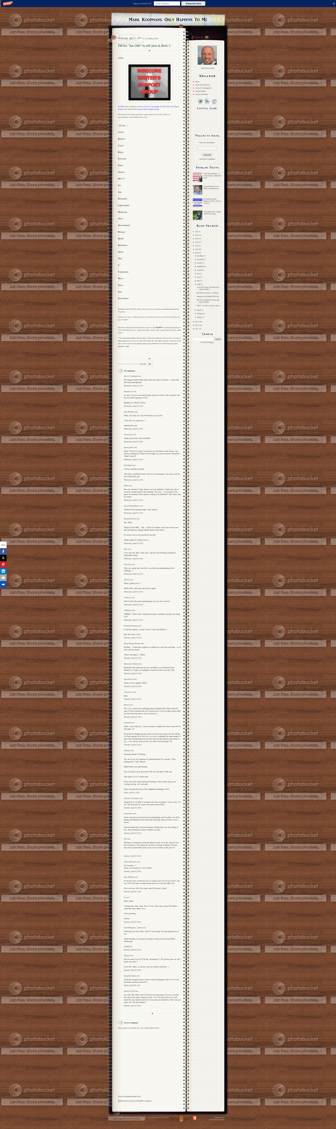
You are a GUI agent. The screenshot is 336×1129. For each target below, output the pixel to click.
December (200, 256)
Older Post (136, 1096)
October (199, 263)
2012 (197, 325)
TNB (166, 1117)
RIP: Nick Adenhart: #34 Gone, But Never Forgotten (208, 301)
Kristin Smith (128, 447)
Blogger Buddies (200, 91)
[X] (3, 558)
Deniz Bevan (128, 679)
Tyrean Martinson (130, 861)
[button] (143, 3)
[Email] (3, 577)
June (198, 277)
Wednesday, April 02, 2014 (133, 385)
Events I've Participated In (203, 88)
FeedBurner (211, 159)
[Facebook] (3, 551)
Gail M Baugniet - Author (133, 927)
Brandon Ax (128, 391)
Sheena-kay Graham (131, 664)
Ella (125, 839)
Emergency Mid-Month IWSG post (208, 296)
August (199, 270)
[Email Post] (149, 364)
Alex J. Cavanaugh (130, 376)
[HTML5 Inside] (194, 1118)
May (198, 280)
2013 (197, 321)
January (199, 317)
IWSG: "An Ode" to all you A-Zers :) (208, 305)
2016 (197, 246)
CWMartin (128, 610)
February (200, 313)
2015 (197, 249)
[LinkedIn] (207, 104)
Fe (125, 897)
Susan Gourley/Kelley (132, 506)
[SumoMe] (3, 584)
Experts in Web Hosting (216, 1119)
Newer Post (122, 1096)
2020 (197, 235)
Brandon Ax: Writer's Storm (134, 402)
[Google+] (214, 104)
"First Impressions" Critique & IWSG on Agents (212, 213)
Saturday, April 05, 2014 (132, 807)
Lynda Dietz (128, 813)
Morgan (127, 955)
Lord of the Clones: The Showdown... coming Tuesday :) (208, 288)
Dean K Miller (129, 877)
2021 (197, 231)
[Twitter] (200, 104)
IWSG (157, 38)
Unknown (127, 597)
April (199, 284)
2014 (197, 253)
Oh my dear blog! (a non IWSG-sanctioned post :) (211, 187)
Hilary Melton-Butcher (132, 643)
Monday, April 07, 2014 (132, 1005)
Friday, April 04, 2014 (132, 792)
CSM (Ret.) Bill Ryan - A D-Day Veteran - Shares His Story (212, 175)
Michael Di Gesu (130, 518)
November (200, 259)
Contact (206, 37)
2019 (197, 238)
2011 (197, 329)
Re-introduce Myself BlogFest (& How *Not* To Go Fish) (212, 201)
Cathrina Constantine (131, 798)
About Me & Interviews (202, 85)
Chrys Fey (127, 564)
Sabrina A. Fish (129, 991)
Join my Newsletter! (201, 94)
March (199, 310)
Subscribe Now (193, 3)
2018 (197, 242)
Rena (126, 549)
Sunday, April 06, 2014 (132, 985)
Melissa (126, 579)
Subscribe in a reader (207, 68)
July (198, 273)
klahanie (127, 750)
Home (129, 1096)
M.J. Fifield (128, 465)
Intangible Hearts (130, 976)
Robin (126, 485)
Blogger (211, 342)
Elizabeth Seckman (131, 625)
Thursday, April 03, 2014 (133, 637)
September (200, 266)
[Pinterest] (3, 564)
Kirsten (126, 705)
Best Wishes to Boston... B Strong (207, 293)
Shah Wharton (129, 412)
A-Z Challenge (149, 38)
